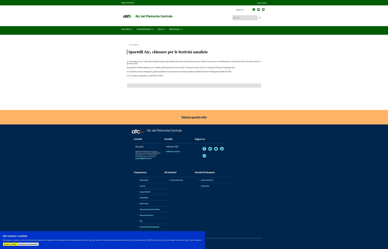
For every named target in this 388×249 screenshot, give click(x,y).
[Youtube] (263, 9)
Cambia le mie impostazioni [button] (28, 244)
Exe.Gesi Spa (205, 186)
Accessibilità (144, 197)
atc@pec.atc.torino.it (173, 151)
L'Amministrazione (144, 29)
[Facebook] (254, 9)
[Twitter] (258, 9)
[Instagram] (204, 156)
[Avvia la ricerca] (260, 17)
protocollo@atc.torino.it (143, 158)
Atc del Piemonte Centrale (153, 16)
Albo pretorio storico (146, 215)
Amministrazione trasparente (149, 227)
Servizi (160, 29)
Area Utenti (125, 29)
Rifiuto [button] (14, 244)
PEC (141, 221)
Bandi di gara (144, 180)
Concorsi (143, 186)
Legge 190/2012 (145, 192)
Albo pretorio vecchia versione (150, 209)
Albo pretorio (144, 203)
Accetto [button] (6, 244)
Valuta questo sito (194, 117)
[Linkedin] (222, 149)
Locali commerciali (176, 180)
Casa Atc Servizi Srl (207, 180)
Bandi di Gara (174, 29)
